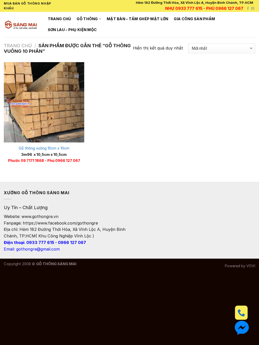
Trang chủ (59, 19)
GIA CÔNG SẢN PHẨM (194, 19)
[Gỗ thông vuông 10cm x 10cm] (44, 102)
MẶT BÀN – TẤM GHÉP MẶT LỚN (137, 19)
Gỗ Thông (87, 19)
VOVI (250, 266)
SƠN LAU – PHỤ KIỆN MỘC (72, 30)
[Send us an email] (252, 8)
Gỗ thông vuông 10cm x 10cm (44, 148)
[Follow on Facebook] (247, 8)
